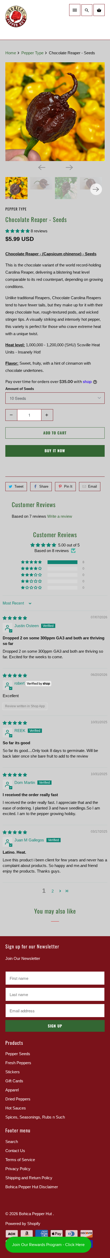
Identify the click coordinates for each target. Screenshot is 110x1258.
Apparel (12, 1090)
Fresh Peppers (18, 1062)
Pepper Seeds (17, 1053)
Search (11, 1141)
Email (92, 486)
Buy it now (55, 450)
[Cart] (99, 10)
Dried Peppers (17, 1099)
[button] (18, 231)
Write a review (59, 516)
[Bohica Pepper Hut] (28, 20)
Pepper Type (16, 209)
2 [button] (53, 891)
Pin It (68, 486)
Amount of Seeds (19, 389)
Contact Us (15, 1150)
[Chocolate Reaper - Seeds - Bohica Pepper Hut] (54, 111)
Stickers (12, 1072)
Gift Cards (14, 1081)
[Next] (69, 167)
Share (43, 486)
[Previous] (41, 167)
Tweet (18, 486)
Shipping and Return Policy (28, 1177)
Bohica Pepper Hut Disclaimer (31, 1187)
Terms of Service (20, 1159)
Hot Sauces (15, 1108)
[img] (15, 618)
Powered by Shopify (22, 1223)
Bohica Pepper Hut (36, 1213)
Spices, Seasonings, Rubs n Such (35, 1117)
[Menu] (74, 10)
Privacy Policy (17, 1168)
